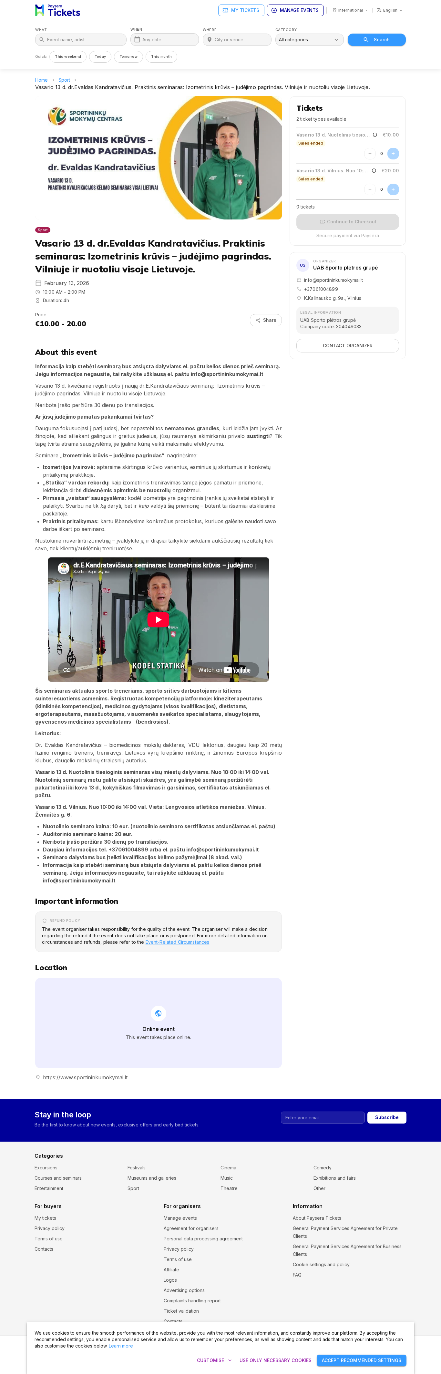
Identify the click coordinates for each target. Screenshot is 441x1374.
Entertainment (49, 1188)
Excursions (46, 1167)
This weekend (68, 56)
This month (161, 56)
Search (382, 39)
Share (265, 320)
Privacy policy (50, 1228)
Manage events (295, 10)
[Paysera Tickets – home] (57, 10)
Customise (215, 1360)
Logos (170, 1280)
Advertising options (184, 1290)
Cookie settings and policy (321, 1264)
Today (100, 56)
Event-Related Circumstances (178, 942)
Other (319, 1188)
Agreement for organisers (191, 1228)
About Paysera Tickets (317, 1218)
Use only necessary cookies (276, 1360)
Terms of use (49, 1238)
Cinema (228, 1167)
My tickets (240, 10)
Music (227, 1178)
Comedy (322, 1167)
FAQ (297, 1274)
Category (286, 30)
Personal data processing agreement (203, 1238)
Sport (64, 80)
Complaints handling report (192, 1300)
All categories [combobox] (293, 39)
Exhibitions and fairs (334, 1178)
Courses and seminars (58, 1178)
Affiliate (171, 1269)
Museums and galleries (152, 1178)
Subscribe (387, 1117)
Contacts (44, 1249)
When (136, 29)
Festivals (137, 1167)
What (41, 30)
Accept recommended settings (361, 1360)
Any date (151, 39)
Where (210, 30)
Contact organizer (348, 345)
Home (41, 80)
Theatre (229, 1188)
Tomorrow (128, 56)
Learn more (121, 1346)
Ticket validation (181, 1311)
